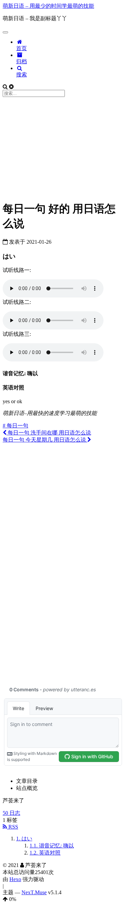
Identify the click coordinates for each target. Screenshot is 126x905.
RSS (12, 827)
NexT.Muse (34, 892)
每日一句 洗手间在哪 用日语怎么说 (48, 433)
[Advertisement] (63, 147)
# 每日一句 (15, 425)
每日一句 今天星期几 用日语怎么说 (45, 440)
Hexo (15, 879)
